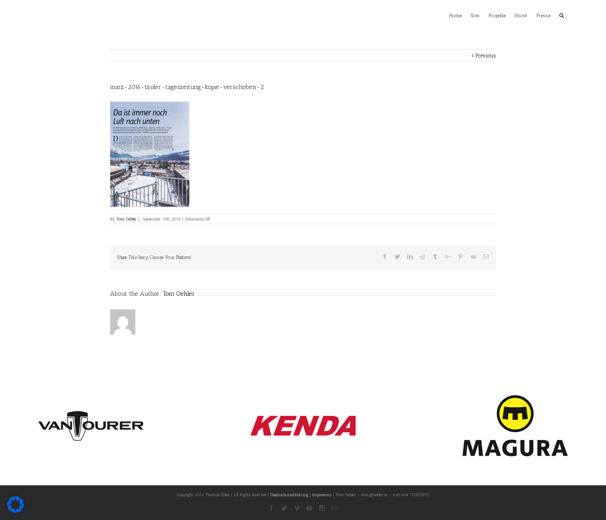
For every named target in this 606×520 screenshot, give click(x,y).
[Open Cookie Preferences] (15, 511)
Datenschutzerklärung (289, 494)
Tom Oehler (126, 219)
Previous (485, 56)
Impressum (322, 494)
